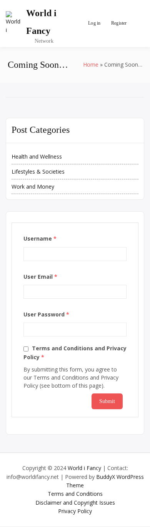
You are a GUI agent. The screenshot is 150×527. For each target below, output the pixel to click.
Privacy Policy (75, 511)
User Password (46, 314)
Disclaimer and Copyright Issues (75, 502)
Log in (94, 23)
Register (119, 23)
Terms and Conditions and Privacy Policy (75, 352)
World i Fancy (84, 468)
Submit (107, 401)
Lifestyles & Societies (38, 171)
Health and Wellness (37, 156)
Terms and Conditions (75, 493)
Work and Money (33, 186)
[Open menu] (136, 23)
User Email (40, 276)
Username (40, 238)
